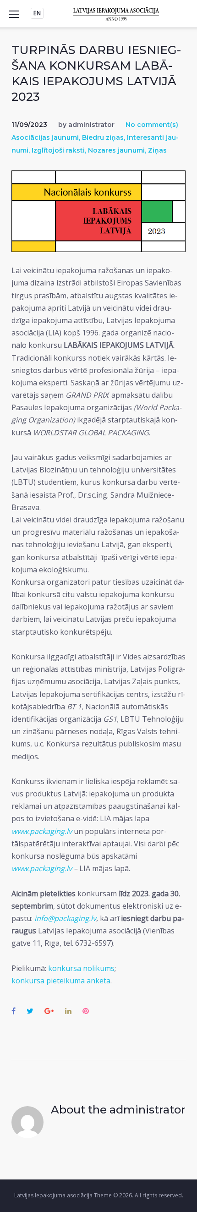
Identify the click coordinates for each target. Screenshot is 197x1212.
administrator (91, 125)
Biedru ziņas (103, 137)
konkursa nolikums (81, 968)
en (37, 13)
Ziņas (157, 150)
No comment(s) (152, 125)
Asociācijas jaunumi (45, 137)
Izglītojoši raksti (58, 150)
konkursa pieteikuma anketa (60, 981)
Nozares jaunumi (116, 150)
